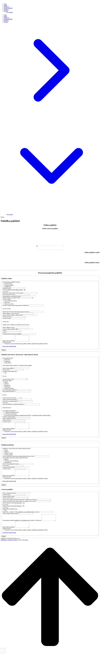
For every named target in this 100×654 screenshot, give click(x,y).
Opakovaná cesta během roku (10, 509)
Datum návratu (6, 506)
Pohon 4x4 (7, 302)
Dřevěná (6, 383)
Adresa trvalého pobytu (8, 513)
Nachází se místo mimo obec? (10, 371)
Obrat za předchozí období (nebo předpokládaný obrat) (16, 456)
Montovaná (7, 385)
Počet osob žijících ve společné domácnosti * (14, 404)
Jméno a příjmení (7, 418)
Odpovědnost (7, 362)
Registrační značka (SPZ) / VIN (10, 293)
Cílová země (6, 498)
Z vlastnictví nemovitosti (10, 414)
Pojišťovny (6, 6)
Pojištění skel (7, 286)
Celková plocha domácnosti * (10, 399)
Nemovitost (7, 359)
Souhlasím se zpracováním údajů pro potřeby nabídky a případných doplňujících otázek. (26, 343)
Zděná (6, 382)
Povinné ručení (8, 283)
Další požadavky (7, 288)
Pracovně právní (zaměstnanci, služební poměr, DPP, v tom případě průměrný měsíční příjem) (27, 415)
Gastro (6, 450)
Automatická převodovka (10, 300)
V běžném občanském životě (11, 412)
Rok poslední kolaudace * (9, 391)
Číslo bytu (5, 402)
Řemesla (6, 451)
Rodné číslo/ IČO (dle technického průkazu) (13, 311)
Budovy (6, 459)
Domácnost (7, 361)
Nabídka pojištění (8, 8)
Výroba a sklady (8, 454)
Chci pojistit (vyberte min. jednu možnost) (13, 457)
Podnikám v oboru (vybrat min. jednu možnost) (14, 448)
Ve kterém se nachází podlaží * (10, 401)
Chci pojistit (6, 358)
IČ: (3, 465)
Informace (6, 9)
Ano (5, 373)
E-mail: (4, 318)
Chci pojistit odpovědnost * (9, 410)
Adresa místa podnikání (8, 464)
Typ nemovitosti (7, 379)
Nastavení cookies (12, 540)
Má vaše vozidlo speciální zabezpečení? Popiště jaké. (16, 305)
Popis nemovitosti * (7, 380)
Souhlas (4, 342)
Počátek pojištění (7, 290)
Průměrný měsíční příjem (9, 417)
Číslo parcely (6, 369)
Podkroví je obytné (9, 388)
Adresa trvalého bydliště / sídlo (10, 315)
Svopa (26, 540)
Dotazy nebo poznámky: (9, 340)
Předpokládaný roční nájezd (9, 296)
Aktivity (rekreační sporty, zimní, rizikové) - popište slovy (17, 501)
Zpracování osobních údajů (9, 346)
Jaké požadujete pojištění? (9, 282)
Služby (5, 5)
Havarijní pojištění (9, 285)
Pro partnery (10, 12)
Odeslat (3, 350)
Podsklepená (7, 387)
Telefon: (5, 316)
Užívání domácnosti (7, 398)
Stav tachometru (7, 294)
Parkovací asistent (8, 304)
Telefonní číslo (6, 467)
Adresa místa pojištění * (8, 368)
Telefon (4, 330)
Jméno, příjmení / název (8, 313)
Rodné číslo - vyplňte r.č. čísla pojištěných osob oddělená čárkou (18, 512)
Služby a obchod (8, 453)
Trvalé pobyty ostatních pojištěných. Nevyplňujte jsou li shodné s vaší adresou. (22, 520)
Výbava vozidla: (7, 299)
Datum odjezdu (6, 503)
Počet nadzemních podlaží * (9, 390)
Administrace (4, 540)
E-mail (4, 332)
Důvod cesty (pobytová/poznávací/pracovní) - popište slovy (17, 499)
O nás (5, 4)
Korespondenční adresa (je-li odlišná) (12, 334)
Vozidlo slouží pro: (7, 297)
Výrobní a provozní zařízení (11, 461)
